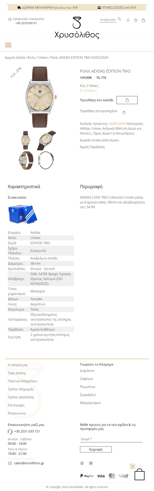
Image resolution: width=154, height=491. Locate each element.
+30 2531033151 (26, 23)
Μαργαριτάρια (90, 403)
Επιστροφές (16, 405)
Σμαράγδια (87, 395)
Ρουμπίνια (87, 386)
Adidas (85, 128)
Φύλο (31, 57)
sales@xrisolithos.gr (29, 463)
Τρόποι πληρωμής (21, 389)
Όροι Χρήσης (17, 373)
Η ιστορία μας (18, 365)
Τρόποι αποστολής (21, 397)
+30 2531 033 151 (27, 431)
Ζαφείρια (86, 378)
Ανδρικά (108, 128)
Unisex (43, 57)
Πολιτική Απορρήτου (22, 381)
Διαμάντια (87, 370)
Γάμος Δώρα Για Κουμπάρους (114, 133)
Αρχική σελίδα (15, 57)
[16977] (127, 100)
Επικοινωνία (16, 413)
